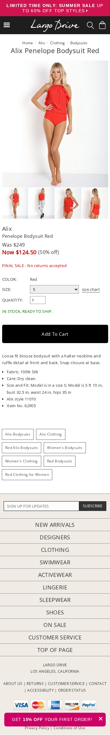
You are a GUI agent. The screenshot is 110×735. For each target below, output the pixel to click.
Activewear (55, 574)
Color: (9, 279)
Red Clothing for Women (27, 474)
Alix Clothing (50, 434)
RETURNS (35, 683)
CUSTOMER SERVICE (66, 683)
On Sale (55, 624)
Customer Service (55, 637)
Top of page (55, 650)
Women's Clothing (21, 461)
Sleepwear (55, 599)
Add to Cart (55, 334)
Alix (7, 228)
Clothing (55, 549)
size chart (91, 289)
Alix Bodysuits (17, 434)
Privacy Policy (37, 727)
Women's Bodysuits (64, 447)
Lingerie (55, 587)
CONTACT (98, 683)
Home (27, 42)
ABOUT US (13, 683)
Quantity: (12, 300)
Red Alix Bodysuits (21, 447)
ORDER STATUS (72, 690)
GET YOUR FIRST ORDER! (57, 718)
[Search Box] (90, 25)
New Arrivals (55, 524)
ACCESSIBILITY (40, 690)
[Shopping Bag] (102, 25)
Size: (6, 289)
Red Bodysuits (59, 461)
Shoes (55, 612)
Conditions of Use (69, 727)
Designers (55, 537)
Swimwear (55, 562)
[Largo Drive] (55, 21)
